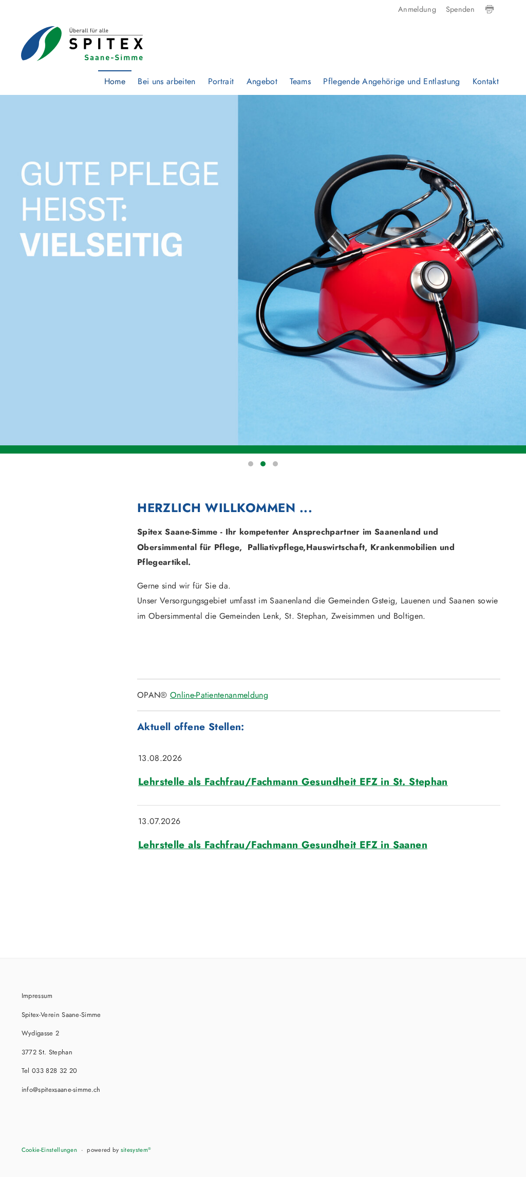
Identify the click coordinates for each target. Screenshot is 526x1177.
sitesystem (136, 1150)
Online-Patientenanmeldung (219, 695)
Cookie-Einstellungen (49, 1150)
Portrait (221, 81)
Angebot (262, 81)
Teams (300, 81)
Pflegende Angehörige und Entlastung (391, 81)
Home (114, 81)
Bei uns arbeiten (166, 81)
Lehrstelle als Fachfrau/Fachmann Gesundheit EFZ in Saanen (282, 844)
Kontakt (486, 81)
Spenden (460, 9)
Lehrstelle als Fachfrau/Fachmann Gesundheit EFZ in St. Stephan (293, 781)
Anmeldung (417, 9)
